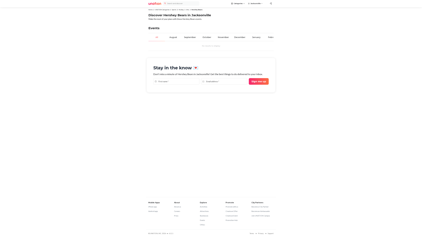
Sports (174, 10)
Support (271, 233)
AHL (187, 10)
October (207, 37)
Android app (153, 211)
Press (176, 216)
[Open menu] (271, 3)
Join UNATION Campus (260, 216)
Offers (202, 225)
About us (177, 207)
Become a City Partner (260, 207)
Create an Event (232, 216)
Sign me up (258, 81)
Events (202, 220)
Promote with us (232, 207)
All (157, 37)
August (173, 37)
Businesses (204, 216)
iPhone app (152, 207)
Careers (177, 211)
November (223, 37)
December (239, 37)
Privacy (261, 233)
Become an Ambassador (260, 211)
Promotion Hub (232, 220)
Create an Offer (232, 211)
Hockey (181, 10)
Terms (251, 233)
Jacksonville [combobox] (256, 3)
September (190, 37)
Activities (203, 207)
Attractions (204, 211)
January (256, 37)
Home (150, 10)
